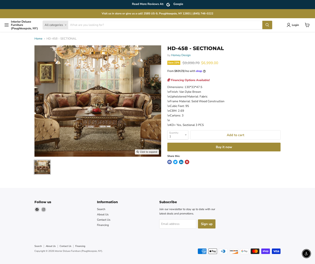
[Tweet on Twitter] (175, 162)
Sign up (207, 224)
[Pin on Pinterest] (187, 162)
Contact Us (103, 220)
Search (101, 209)
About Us (102, 214)
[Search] (267, 25)
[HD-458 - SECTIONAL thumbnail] (42, 167)
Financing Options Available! (190, 80)
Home (38, 38)
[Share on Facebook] (169, 162)
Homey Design (181, 55)
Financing (103, 225)
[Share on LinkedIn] (181, 162)
